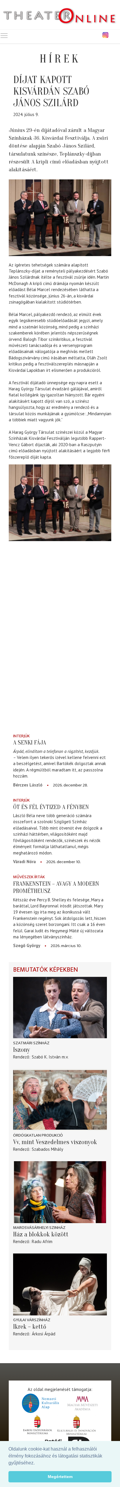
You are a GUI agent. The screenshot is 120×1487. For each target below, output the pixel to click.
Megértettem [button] (60, 1476)
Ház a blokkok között (40, 1234)
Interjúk (21, 736)
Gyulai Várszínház (31, 1320)
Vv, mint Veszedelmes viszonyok (55, 1142)
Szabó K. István (46, 1057)
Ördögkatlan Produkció (38, 1135)
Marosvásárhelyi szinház (39, 1228)
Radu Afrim (42, 1241)
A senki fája (29, 742)
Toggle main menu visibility (4, 35)
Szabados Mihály (47, 1149)
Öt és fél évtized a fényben (51, 807)
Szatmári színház (31, 1043)
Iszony (21, 1050)
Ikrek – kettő (29, 1326)
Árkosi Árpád (43, 1334)
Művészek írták (29, 877)
